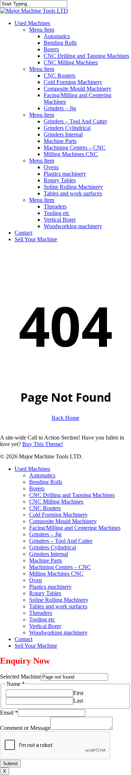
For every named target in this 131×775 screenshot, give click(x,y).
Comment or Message (25, 728)
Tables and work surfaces (58, 606)
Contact (23, 639)
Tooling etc (42, 619)
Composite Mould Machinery (63, 521)
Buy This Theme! (42, 444)
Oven (35, 580)
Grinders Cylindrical (52, 547)
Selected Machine (20, 676)
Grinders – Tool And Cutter (60, 541)
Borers (36, 488)
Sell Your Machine (36, 646)
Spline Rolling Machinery (58, 600)
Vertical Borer (45, 626)
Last (78, 701)
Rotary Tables (45, 593)
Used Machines (32, 469)
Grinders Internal (48, 554)
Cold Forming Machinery (58, 515)
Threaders (40, 613)
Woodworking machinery (58, 632)
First (78, 693)
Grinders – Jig (45, 534)
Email (9, 713)
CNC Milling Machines (56, 501)
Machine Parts (45, 560)
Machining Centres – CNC (60, 567)
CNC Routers (45, 508)
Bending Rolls (45, 482)
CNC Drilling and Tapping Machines (72, 495)
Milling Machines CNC (56, 574)
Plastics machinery (50, 587)
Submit (10, 763)
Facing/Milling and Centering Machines (74, 528)
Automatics (42, 475)
